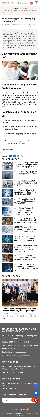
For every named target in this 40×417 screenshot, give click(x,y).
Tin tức (24, 8)
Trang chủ (16, 8)
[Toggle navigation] (36, 3)
